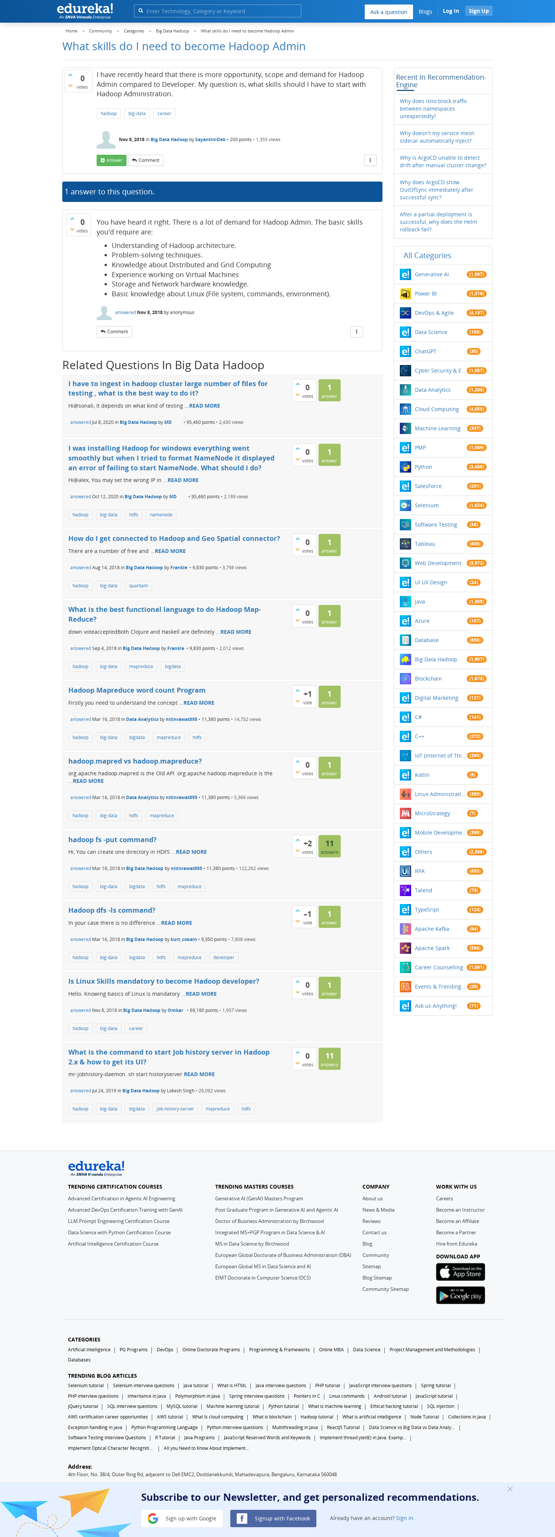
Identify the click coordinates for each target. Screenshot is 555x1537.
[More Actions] (370, 160)
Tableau (425, 543)
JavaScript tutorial (434, 1396)
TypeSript (427, 909)
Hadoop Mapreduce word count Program (137, 690)
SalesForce (428, 486)
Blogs (425, 11)
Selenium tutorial (86, 1385)
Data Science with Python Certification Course (119, 1232)
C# (418, 717)
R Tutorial (165, 1437)
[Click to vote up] (70, 74)
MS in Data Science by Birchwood (252, 1243)
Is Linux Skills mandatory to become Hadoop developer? (163, 981)
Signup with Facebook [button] (281, 1518)
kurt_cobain (184, 939)
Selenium (427, 505)
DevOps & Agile (434, 312)
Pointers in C (307, 1396)
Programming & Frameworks (279, 1349)
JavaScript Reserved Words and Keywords (267, 1437)
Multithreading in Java (295, 1427)
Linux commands (347, 1396)
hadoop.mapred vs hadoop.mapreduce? (135, 760)
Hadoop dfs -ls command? (112, 910)
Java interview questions (281, 1385)
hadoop (109, 113)
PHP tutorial (327, 1385)
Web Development (438, 563)
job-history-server (175, 1109)
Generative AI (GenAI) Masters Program (259, 1198)
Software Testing (436, 524)
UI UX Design (431, 582)
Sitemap (371, 1266)
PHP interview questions (93, 1396)
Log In (451, 10)
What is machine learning (334, 1406)
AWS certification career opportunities (108, 1417)
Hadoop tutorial (317, 1417)
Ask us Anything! (436, 1005)
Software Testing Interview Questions (107, 1437)
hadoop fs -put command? (112, 839)
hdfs (133, 514)
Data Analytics (142, 719)
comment (149, 160)
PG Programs (134, 1349)
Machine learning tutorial (233, 1406)
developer (223, 957)
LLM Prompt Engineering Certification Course (119, 1221)
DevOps (165, 1349)
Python (423, 466)
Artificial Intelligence (89, 1349)
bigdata (173, 666)
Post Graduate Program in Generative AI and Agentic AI (276, 1209)
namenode (161, 514)
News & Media (378, 1209)
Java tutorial (195, 1385)
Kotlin (422, 774)
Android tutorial (390, 1396)
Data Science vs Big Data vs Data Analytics (412, 1427)
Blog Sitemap (377, 1277)
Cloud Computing (437, 409)
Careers (444, 1198)
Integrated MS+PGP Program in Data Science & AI (270, 1232)
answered (125, 312)
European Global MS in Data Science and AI (263, 1266)
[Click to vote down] (70, 85)
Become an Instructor (460, 1209)
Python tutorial (283, 1406)
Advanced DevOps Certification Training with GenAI (125, 1209)
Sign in (404, 1518)
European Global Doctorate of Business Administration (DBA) (283, 1255)
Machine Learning (438, 428)
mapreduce (141, 666)
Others (423, 851)
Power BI (426, 293)
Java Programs (199, 1437)
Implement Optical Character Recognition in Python (111, 1448)
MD (168, 422)
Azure (422, 620)
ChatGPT (425, 351)
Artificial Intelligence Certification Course (113, 1243)
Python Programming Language (164, 1427)
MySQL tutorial (181, 1406)
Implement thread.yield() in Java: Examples (363, 1437)
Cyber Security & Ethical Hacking (441, 370)
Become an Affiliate (457, 1221)
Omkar (175, 1010)
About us (372, 1198)
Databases (79, 1360)
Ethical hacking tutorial (394, 1406)
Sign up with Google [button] (190, 1518)
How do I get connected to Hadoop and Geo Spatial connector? (174, 538)
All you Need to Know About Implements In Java (207, 1448)
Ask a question (388, 11)
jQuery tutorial (83, 1406)
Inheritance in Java (147, 1396)
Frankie (178, 567)
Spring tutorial (436, 1385)
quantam (138, 585)
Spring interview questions (257, 1396)
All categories (428, 255)
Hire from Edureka (456, 1243)
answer (114, 160)
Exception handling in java (95, 1427)
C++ (419, 736)
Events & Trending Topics (441, 986)
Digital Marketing (436, 697)
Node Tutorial (424, 1417)
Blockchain (428, 678)
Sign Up (479, 10)
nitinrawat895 (181, 719)
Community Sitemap (385, 1289)
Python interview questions (235, 1427)
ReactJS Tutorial (343, 1427)
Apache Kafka (432, 928)
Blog (367, 1243)
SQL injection (440, 1406)
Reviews (371, 1221)
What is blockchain (272, 1417)
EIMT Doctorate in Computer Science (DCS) (263, 1277)
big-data (137, 113)
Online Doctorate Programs (211, 1349)
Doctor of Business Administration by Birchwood (269, 1221)
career (164, 113)
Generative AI (432, 274)
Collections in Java (467, 1417)
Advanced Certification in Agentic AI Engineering (121, 1198)
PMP (420, 447)
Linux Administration (441, 794)
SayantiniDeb (210, 139)
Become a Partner (456, 1232)
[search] (140, 10)
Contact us (374, 1232)
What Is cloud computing (218, 1417)
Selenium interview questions (143, 1385)
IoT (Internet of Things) (441, 755)
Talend (423, 890)
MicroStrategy (432, 813)
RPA (420, 871)
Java (420, 601)
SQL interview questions (132, 1406)
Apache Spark (432, 948)
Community (375, 1255)
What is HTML (232, 1385)
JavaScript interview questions (380, 1385)
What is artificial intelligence (371, 1417)
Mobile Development (441, 832)
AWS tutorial (170, 1417)
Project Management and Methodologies (432, 1349)
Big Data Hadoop (169, 139)
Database (427, 640)
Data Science (431, 332)
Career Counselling (439, 967)
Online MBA (331, 1349)
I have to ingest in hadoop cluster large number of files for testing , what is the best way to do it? (168, 388)
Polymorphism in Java (197, 1396)
